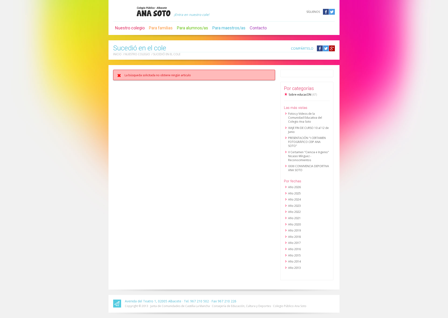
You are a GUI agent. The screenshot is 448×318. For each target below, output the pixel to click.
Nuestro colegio (130, 27)
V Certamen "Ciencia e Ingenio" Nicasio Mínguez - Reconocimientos (308, 156)
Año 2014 (294, 261)
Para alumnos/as (192, 27)
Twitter (332, 12)
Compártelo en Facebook (320, 48)
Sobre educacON (303, 95)
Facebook (326, 12)
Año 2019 (294, 230)
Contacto (258, 27)
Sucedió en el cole (166, 54)
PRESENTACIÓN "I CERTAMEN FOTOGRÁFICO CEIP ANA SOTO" (307, 142)
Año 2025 (294, 193)
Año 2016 (294, 249)
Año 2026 (294, 187)
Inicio (117, 54)
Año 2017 (294, 243)
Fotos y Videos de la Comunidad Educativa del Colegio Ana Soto (305, 118)
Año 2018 (294, 237)
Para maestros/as (228, 27)
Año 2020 (294, 224)
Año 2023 (294, 206)
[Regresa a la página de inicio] (153, 11)
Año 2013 (294, 268)
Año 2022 (294, 212)
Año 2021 (294, 218)
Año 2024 (294, 199)
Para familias (161, 27)
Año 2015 (294, 255)
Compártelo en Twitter (326, 48)
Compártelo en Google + (332, 48)
